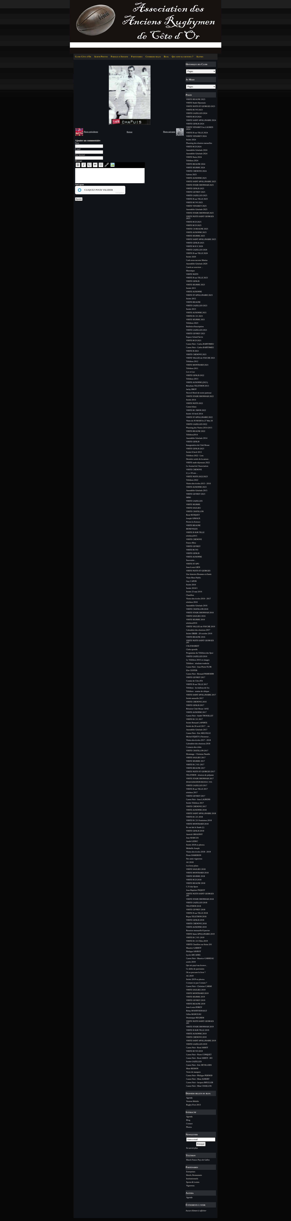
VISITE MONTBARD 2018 (197, 824)
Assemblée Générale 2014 (196, 438)
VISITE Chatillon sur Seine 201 (199, 944)
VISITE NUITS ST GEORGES (198, 571)
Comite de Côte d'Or (194, 681)
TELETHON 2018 (193, 906)
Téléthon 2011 (192, 368)
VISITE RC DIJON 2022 (196, 410)
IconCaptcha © (120, 193)
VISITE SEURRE (193, 504)
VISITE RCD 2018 (193, 880)
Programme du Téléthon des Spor (199, 653)
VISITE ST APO (192, 564)
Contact (189, 1123)
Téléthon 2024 (192, 160)
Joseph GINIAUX (193, 518)
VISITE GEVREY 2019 (195, 1000)
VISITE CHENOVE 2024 (196, 171)
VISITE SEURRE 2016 (195, 619)
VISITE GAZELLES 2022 (196, 424)
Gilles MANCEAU (193, 1014)
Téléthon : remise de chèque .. (198, 691)
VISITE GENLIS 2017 (195, 705)
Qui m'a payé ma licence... (196, 965)
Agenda (199, 57)
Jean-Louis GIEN (193, 567)
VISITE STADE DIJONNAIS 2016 (200, 612)
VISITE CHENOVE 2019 (196, 1037)
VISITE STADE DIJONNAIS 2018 (200, 899)
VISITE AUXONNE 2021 (196, 312)
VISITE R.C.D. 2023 (194, 316)
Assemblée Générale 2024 (196, 150)
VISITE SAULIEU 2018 (196, 869)
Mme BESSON (192, 1068)
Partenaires (136, 57)
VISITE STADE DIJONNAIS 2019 (200, 1026)
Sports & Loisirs (192, 1182)
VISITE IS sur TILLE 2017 (197, 684)
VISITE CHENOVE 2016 (196, 702)
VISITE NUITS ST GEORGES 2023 (200, 106)
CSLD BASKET (192, 646)
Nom (77, 143)
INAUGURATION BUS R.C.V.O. (199, 782)
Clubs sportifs (191, 649)
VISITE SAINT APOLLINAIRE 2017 (201, 695)
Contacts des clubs (193, 747)
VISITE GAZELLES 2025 (196, 195)
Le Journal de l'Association (197, 466)
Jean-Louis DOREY (194, 1007)
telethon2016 (191, 623)
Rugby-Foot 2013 (193, 1105)
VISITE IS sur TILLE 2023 (197, 278)
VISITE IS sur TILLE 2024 (197, 133)
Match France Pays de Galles (198, 1160)
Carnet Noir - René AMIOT (197, 1047)
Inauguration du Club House (197, 445)
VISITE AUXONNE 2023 (196, 487)
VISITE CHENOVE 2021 (196, 354)
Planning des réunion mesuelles (199, 143)
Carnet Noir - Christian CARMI (199, 986)
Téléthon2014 (192, 434)
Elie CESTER (191, 670)
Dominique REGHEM (195, 1018)
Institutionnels (192, 1178)
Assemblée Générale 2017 (196, 730)
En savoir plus (192, 1148)
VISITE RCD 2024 (193, 117)
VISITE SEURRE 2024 (195, 167)
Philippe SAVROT (193, 951)
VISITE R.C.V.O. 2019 (195, 937)
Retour (129, 132)
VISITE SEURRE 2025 (195, 236)
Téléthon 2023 (192, 323)
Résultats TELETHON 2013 (197, 386)
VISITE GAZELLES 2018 (196, 902)
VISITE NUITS (192, 274)
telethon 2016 (192, 602)
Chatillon (190, 595)
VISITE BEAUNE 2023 (195, 99)
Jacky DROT (191, 389)
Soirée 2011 (191, 288)
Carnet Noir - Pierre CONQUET (199, 1054)
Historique (190, 271)
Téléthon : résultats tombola (197, 663)
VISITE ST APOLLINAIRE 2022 (199, 417)
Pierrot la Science (193, 522)
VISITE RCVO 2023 (194, 110)
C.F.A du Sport (192, 886)
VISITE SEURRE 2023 (195, 284)
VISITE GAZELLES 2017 (196, 785)
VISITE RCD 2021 (193, 340)
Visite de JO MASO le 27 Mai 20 (199, 421)
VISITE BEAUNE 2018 (195, 883)
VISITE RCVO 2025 (194, 202)
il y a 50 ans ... (192, 473)
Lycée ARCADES (193, 955)
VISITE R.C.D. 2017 (194, 719)
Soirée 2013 (191, 309)
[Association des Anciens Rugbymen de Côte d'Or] (145, 26)
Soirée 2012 (191, 298)
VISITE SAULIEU (193, 508)
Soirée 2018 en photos (195, 845)
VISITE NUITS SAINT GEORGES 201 (200, 641)
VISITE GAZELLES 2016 (196, 656)
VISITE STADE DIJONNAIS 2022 (200, 396)
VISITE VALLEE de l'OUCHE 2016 (200, 626)
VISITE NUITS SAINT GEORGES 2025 (200, 217)
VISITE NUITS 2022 (194, 403)
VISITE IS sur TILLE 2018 (197, 913)
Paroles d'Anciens (119, 57)
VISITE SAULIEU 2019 (196, 990)
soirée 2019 (191, 962)
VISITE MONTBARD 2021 (197, 365)
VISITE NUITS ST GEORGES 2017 (200, 771)
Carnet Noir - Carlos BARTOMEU (200, 344)
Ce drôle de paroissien (195, 969)
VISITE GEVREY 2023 (195, 494)
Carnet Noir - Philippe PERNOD (199, 1075)
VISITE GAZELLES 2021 (196, 330)
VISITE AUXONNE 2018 (196, 810)
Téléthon (191, 1155)
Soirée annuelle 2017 (195, 698)
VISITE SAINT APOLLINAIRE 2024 (201, 120)
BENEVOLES (191, 529)
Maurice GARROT (193, 948)
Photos (189, 1127)
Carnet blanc (191, 407)
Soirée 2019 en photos (195, 979)
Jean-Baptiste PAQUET (195, 890)
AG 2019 (190, 976)
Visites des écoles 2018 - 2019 (198, 852)
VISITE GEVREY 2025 (195, 192)
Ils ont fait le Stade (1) (195, 827)
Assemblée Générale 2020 (196, 264)
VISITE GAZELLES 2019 (196, 1044)
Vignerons (190, 1185)
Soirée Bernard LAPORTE (196, 723)
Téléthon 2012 (192, 361)
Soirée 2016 (191, 585)
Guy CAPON (191, 581)
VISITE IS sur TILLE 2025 (197, 199)
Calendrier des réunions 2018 (198, 743)
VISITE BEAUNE (193, 302)
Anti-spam (79, 184)
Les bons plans (192, 866)
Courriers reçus (153, 57)
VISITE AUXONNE (194, 291)
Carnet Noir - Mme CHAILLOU (199, 1086)
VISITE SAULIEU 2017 (196, 757)
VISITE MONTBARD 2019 (197, 993)
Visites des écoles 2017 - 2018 (198, 740)
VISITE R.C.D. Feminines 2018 (199, 820)
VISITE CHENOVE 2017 (196, 806)
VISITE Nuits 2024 (194, 157)
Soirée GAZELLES (194, 1061)
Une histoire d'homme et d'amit (198, 574)
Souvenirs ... (191, 560)
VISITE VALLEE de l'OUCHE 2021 (200, 358)
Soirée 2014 (191, 400)
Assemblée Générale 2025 (196, 209)
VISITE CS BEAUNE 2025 (197, 229)
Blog (166, 57)
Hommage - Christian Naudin (198, 754)
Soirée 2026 (191, 257)
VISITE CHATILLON (195, 511)
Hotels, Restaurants (194, 1175)
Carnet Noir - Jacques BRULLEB (199, 1082)
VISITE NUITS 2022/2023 (197, 476)
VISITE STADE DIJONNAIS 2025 (200, 185)
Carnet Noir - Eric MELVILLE (198, 733)
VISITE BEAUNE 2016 (195, 637)
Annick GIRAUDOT (194, 834)
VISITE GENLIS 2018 (195, 831)
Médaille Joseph (193, 848)
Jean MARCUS (192, 838)
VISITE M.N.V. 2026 (194, 246)
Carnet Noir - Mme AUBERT (197, 1079)
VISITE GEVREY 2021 (195, 333)
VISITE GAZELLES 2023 (196, 305)
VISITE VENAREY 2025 (196, 206)
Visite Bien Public (193, 578)
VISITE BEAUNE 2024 (195, 164)
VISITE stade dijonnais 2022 (198, 462)
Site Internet (80, 155)
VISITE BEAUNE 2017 (195, 768)
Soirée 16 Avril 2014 (194, 414)
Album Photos (101, 57)
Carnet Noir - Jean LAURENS (198, 799)
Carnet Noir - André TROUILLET (199, 716)
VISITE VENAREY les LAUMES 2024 (199, 128)
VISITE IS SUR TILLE (195, 532)
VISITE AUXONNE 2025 (196, 178)
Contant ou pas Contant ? (196, 983)
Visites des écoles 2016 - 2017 (198, 598)
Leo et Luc (190, 372)
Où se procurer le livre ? (196, 972)
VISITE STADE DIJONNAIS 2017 (200, 778)
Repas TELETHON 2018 (196, 916)
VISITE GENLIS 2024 (195, 124)
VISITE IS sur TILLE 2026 (197, 253)
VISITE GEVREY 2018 (195, 909)
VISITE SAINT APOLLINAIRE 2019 (201, 1040)
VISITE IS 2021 (192, 351)
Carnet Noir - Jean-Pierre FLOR (199, 667)
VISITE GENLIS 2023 (195, 448)
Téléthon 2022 (192, 480)
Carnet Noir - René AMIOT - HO (199, 1058)
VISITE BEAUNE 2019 (195, 1004)
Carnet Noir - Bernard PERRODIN (200, 674)
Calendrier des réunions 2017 (198, 630)
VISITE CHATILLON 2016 (197, 609)
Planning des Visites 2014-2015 (199, 428)
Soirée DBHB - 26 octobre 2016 (199, 633)
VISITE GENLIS (192, 281)
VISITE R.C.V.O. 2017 (195, 764)
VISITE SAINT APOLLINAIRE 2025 (201, 181)
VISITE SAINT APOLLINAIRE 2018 (201, 813)
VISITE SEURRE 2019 (195, 997)
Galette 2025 (191, 174)
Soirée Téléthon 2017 (195, 803)
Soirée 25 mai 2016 (194, 591)
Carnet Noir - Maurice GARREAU (200, 958)
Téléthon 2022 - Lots (194, 455)
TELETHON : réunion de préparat (200, 775)
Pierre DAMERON (193, 855)
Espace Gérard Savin (194, 337)
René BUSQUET (193, 515)
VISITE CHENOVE (194, 469)
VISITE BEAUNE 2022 (195, 431)
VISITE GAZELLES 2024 (196, 113)
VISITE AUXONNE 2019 (196, 927)
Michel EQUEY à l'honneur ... (198, 736)
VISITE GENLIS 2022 (195, 375)
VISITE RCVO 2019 (194, 1051)
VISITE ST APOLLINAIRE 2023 (199, 295)
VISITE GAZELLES (194, 501)
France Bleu (191, 543)
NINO (188, 497)
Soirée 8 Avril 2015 (194, 452)
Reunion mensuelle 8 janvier (198, 930)
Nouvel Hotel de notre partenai (198, 393)
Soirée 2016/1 (192, 588)
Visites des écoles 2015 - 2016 (198, 483)
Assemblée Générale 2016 (196, 605)
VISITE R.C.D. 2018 (194, 817)
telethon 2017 (192, 792)
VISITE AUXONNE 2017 (196, 712)
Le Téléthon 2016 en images (197, 660)
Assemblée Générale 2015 (196, 490)
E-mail (77, 149)
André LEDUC (192, 841)
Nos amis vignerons (194, 859)
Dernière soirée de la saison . (197, 459)
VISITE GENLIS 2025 (195, 188)
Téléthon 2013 (192, 379)
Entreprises (190, 1171)
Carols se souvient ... (194, 267)
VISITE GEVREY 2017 (195, 677)
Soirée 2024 (191, 139)
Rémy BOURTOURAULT (196, 1011)
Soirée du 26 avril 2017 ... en (198, 726)
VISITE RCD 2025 (193, 222)
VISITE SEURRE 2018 (195, 876)
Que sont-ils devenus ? (182, 57)
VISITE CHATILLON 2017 (197, 750)
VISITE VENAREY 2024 (196, 136)
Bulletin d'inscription (195, 326)
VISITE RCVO (192, 550)
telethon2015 (191, 536)
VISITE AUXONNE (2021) (197, 382)
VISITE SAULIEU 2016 (196, 616)
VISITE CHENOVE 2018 (196, 923)
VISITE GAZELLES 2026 (196, 250)
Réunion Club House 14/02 (197, 709)
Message (78, 161)
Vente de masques (193, 1072)
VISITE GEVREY (193, 546)
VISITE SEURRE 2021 (195, 319)
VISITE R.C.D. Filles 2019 (197, 941)
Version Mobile (192, 1101)
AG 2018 (190, 862)
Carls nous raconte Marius (196, 260)
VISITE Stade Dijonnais (196, 103)
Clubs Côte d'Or (83, 57)
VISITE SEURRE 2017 (195, 761)
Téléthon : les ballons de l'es (197, 688)
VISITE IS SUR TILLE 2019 (197, 1030)
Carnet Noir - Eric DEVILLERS (199, 1065)
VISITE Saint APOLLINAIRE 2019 (200, 934)
